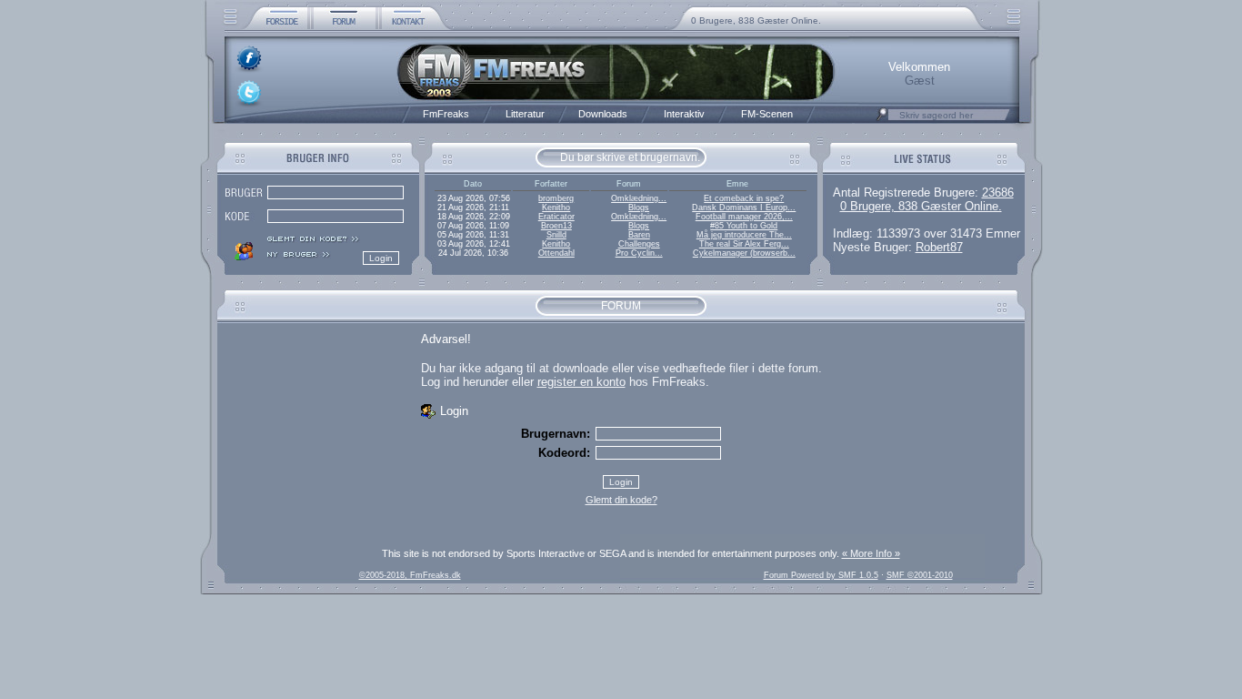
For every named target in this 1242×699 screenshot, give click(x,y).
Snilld (556, 234)
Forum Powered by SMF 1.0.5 (821, 575)
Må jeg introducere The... (744, 234)
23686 (998, 192)
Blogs (638, 207)
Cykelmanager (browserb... (744, 253)
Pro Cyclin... (639, 253)
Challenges (639, 243)
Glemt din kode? (621, 499)
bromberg (556, 198)
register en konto (581, 382)
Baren (639, 234)
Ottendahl (556, 253)
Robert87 (939, 247)
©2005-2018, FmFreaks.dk (410, 575)
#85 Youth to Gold (743, 225)
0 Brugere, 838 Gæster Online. (756, 20)
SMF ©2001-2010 (919, 575)
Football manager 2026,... (744, 216)
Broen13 (556, 225)
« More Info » (871, 553)
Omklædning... (638, 198)
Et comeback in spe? (744, 198)
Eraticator (556, 216)
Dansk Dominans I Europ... (744, 207)
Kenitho (556, 207)
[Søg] (882, 119)
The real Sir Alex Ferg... (744, 243)
